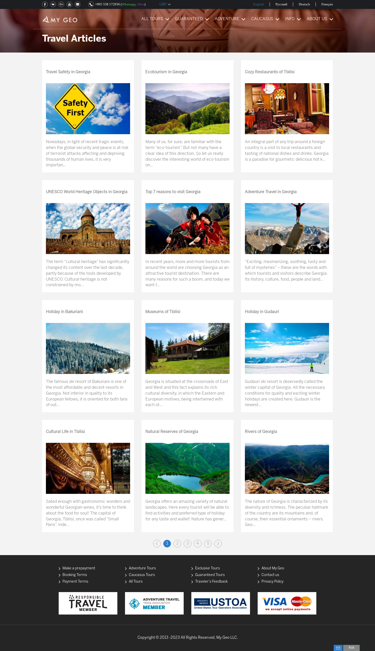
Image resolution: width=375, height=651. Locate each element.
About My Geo (272, 568)
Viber (140, 4)
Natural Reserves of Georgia (171, 432)
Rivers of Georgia (261, 432)
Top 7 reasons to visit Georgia (173, 192)
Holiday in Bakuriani (64, 312)
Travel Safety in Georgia (68, 72)
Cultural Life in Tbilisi (65, 432)
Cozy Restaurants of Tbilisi (270, 72)
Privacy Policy (272, 581)
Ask (351, 647)
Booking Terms (74, 575)
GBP (162, 4)
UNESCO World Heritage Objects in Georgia (87, 192)
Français (327, 4)
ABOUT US (317, 19)
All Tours (136, 581)
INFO (290, 19)
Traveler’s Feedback (211, 581)
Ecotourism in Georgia (166, 72)
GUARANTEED (189, 19)
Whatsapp (128, 4)
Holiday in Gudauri (262, 312)
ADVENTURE (227, 19)
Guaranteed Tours (210, 575)
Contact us (270, 575)
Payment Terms (75, 581)
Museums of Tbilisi (162, 312)
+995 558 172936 (107, 4)
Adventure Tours (142, 568)
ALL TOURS (152, 19)
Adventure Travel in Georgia (271, 192)
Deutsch (304, 4)
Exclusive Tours (207, 568)
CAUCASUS (262, 19)
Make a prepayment (78, 568)
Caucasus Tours (142, 575)
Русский (281, 4)
